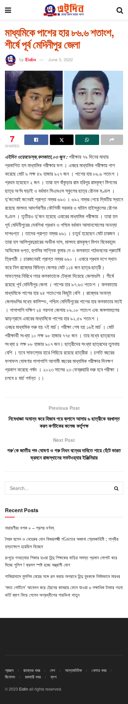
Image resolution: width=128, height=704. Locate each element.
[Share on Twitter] (62, 140)
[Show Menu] (8, 10)
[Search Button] (120, 10)
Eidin (30, 59)
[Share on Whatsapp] (87, 140)
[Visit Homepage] (64, 9)
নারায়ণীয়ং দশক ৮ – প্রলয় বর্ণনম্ (29, 527)
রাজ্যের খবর (31, 670)
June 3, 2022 (60, 59)
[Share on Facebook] (36, 140)
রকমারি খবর (33, 677)
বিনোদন (10, 677)
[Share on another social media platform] (112, 140)
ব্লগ (53, 677)
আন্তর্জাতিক (73, 670)
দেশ (52, 670)
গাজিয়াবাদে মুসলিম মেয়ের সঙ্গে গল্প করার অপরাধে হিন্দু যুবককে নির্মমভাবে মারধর (63, 576)
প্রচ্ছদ (9, 670)
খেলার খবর (99, 670)
